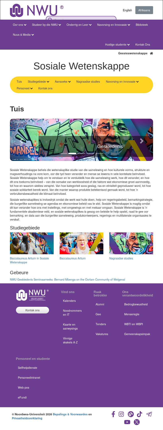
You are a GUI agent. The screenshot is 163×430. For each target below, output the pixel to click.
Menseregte (131, 314)
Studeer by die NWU (45, 25)
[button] (20, 140)
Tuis (19, 81)
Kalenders (69, 301)
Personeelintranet (29, 377)
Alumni (100, 304)
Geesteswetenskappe (134, 53)
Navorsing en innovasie (120, 81)
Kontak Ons (142, 44)
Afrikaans (144, 10)
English (127, 10)
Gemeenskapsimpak (137, 334)
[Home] (37, 10)
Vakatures (102, 334)
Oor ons (18, 25)
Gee (98, 314)
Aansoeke (61, 81)
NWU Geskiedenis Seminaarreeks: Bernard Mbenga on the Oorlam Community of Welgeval (67, 279)
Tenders (101, 324)
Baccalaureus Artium (73, 258)
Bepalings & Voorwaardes (70, 414)
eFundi (22, 397)
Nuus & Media (22, 34)
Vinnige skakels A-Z (70, 340)
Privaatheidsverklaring (27, 418)
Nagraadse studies (88, 81)
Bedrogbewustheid (136, 304)
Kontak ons (45, 88)
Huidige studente (115, 44)
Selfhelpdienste (27, 368)
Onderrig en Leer (77, 25)
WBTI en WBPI (133, 324)
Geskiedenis (110, 146)
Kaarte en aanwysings (70, 326)
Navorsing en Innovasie (112, 25)
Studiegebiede (37, 81)
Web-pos (23, 387)
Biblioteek (142, 25)
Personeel (23, 88)
